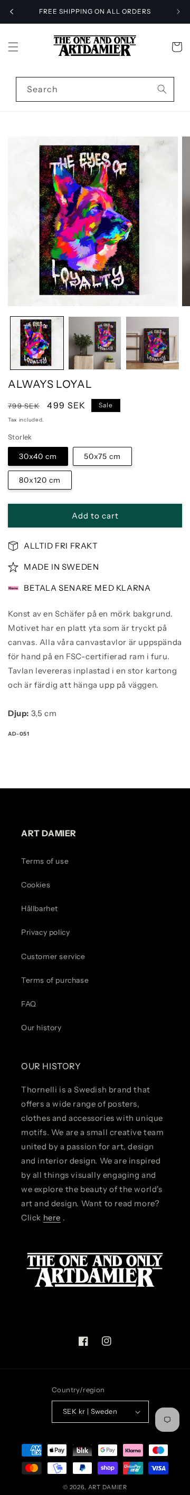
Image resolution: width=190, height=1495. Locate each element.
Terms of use (45, 861)
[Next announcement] (178, 11)
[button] (13, 46)
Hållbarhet (39, 908)
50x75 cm (102, 456)
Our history (41, 1027)
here (52, 1218)
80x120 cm (40, 480)
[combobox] (95, 89)
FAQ (28, 1004)
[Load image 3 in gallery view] (152, 343)
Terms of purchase (55, 980)
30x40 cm (38, 456)
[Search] (162, 89)
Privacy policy (45, 932)
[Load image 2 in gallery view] (95, 343)
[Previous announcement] (11, 11)
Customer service (53, 956)
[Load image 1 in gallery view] (37, 343)
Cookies (35, 885)
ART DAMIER (107, 1487)
